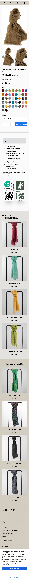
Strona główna (6, 69)
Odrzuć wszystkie (14, 577)
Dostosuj (14, 573)
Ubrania (14, 69)
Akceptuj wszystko (14, 568)
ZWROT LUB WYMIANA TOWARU (7, 540)
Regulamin (4, 519)
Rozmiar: (4, 115)
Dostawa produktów (7, 533)
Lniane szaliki (22, 69)
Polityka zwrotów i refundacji (10, 530)
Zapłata (4, 536)
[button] (18, 3)
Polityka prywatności (7, 522)
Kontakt (4, 516)
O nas (3, 513)
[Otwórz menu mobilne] (4, 3)
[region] (14, 565)
